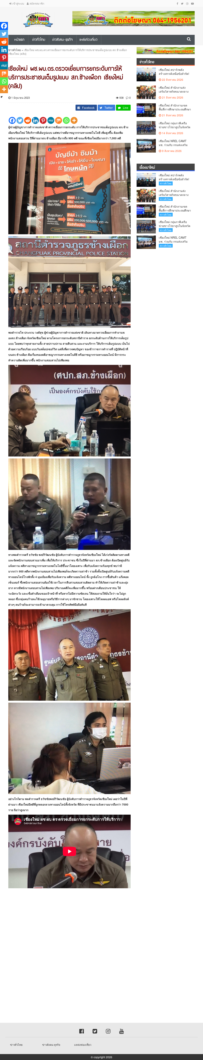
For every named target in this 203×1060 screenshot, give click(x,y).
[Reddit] (27, 120)
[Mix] (58, 120)
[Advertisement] (101, 926)
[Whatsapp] (66, 120)
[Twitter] (19, 120)
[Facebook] (12, 120)
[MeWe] (50, 120)
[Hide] (1, 97)
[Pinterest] (43, 120)
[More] (74, 120)
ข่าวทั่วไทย (14, 50)
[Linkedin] (35, 120)
